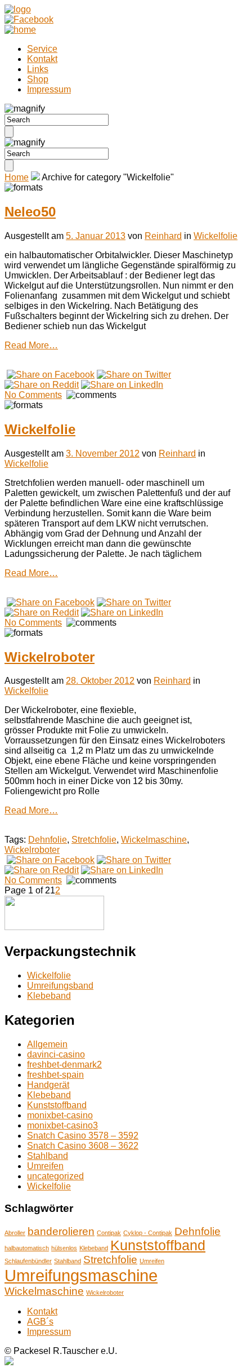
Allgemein (47, 1044)
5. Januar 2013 (96, 236)
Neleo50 (30, 211)
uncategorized (55, 1176)
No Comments (33, 395)
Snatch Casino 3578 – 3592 (82, 1135)
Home (17, 177)
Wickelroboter (50, 657)
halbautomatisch (27, 1248)
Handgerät (48, 1085)
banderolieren (61, 1231)
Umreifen (45, 1166)
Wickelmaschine (154, 839)
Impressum (49, 89)
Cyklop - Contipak (147, 1232)
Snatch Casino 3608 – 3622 (82, 1145)
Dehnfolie (47, 839)
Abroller (15, 1232)
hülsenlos (64, 1248)
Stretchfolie (93, 839)
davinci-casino (56, 1054)
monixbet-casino (60, 1115)
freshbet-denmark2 (64, 1064)
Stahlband (47, 1156)
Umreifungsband (60, 985)
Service (42, 49)
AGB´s (40, 1321)
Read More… (31, 345)
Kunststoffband (57, 1105)
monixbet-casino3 (62, 1125)
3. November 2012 (103, 453)
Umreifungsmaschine (81, 1275)
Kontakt (42, 59)
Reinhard (163, 236)
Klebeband (49, 996)
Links (37, 69)
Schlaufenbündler (28, 1261)
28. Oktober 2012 (100, 680)
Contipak (109, 1232)
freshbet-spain (55, 1074)
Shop (37, 79)
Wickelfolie (215, 236)
